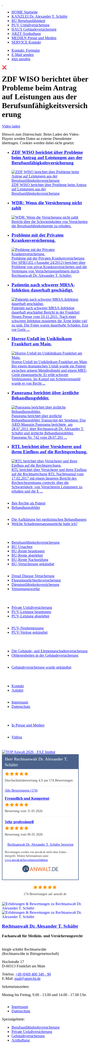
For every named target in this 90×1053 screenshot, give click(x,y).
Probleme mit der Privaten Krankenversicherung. (38, 238)
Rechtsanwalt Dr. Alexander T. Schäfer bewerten (40, 844)
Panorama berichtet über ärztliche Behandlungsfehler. (45, 395)
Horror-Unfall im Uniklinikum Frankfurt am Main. (42, 341)
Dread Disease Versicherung (33, 576)
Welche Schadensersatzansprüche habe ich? (45, 524)
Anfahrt (17, 690)
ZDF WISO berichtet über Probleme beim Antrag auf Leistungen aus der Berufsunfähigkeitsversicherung (47, 157)
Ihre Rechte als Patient (28, 503)
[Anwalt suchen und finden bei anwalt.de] (40, 871)
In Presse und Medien (28, 725)
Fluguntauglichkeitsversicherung (36, 580)
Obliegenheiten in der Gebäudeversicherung (45, 655)
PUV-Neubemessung (28, 628)
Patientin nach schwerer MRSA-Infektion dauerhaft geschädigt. (43, 287)
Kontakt (18, 686)
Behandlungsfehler (26, 507)
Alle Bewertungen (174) (21, 790)
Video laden (11, 126)
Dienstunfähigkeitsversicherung (35, 584)
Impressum (20, 702)
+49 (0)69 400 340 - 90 (33, 974)
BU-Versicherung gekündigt (33, 564)
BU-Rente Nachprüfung (30, 560)
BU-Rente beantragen (28, 551)
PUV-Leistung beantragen (31, 612)
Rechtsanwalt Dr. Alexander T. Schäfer (40, 926)
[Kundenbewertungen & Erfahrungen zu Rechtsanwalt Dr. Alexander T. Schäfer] (45, 917)
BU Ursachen (22, 547)
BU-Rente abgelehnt (27, 555)
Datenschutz (21, 706)
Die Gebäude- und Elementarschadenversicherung (50, 651)
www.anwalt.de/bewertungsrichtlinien (26, 860)
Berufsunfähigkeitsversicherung (36, 542)
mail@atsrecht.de (27, 978)
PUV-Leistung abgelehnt (30, 616)
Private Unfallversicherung (32, 607)
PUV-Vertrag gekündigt (30, 632)
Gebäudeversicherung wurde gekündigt (41, 667)
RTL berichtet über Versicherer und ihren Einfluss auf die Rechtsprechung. (49, 449)
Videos (17, 737)
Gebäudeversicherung (28, 1036)
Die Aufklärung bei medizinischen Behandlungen (49, 519)
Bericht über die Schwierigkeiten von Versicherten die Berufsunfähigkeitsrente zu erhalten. (50, 224)
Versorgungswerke (26, 589)
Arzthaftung (21, 1040)
